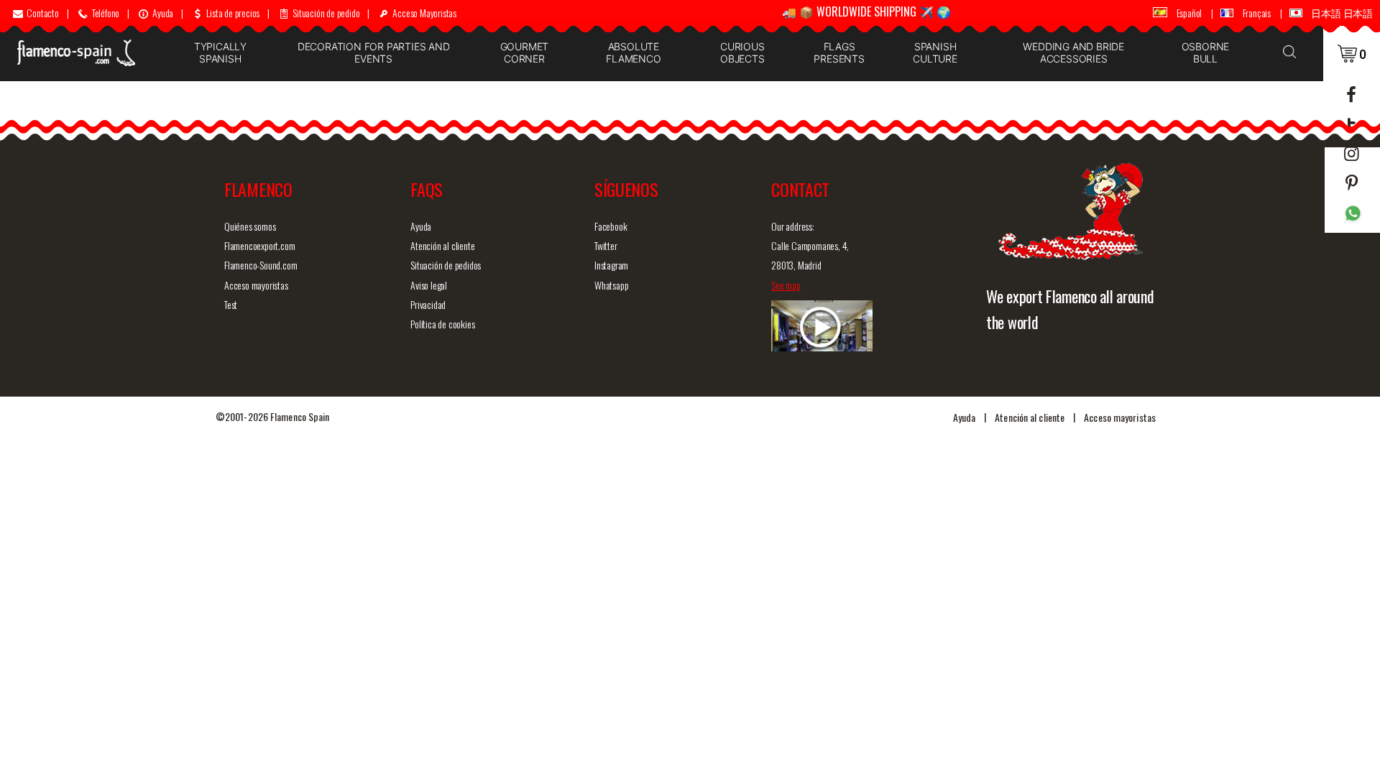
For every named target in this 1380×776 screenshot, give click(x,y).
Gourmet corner (524, 52)
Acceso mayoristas (256, 284)
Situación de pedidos (445, 264)
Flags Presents (839, 52)
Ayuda (420, 226)
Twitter (605, 245)
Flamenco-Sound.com (260, 264)
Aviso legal (428, 284)
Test (230, 304)
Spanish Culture (935, 52)
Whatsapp (611, 284)
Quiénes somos (249, 226)
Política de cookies (442, 323)
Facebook (610, 226)
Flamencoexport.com (259, 245)
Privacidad (428, 304)
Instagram (611, 264)
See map (786, 284)
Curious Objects (742, 52)
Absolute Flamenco (633, 52)
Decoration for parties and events (374, 52)
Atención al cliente (442, 245)
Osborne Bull (1206, 52)
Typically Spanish (220, 52)
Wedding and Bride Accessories (1073, 52)
